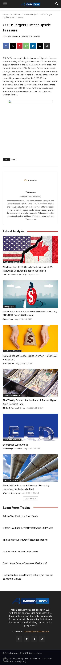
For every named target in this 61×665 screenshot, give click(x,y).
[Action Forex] (30, 4)
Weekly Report (9, 306)
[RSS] (34, 639)
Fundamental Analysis (12, 262)
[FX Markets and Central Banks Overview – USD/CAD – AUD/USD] (30, 338)
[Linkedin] (33, 46)
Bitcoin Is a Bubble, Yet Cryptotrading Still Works (28, 528)
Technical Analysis (30, 14)
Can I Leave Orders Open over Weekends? (25, 563)
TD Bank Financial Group (14, 408)
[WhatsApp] (26, 46)
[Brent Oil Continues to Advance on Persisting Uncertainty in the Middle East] (30, 468)
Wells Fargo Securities (12, 449)
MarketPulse (8, 363)
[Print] (47, 46)
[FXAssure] (5, 36)
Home (5, 14)
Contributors (15, 14)
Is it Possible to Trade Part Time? (20, 551)
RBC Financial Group (12, 275)
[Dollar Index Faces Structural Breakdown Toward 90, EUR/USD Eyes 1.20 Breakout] (30, 294)
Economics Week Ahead (15, 444)
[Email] (40, 46)
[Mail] (26, 639)
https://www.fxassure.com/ (30, 197)
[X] (13, 46)
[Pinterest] (20, 46)
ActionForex (8, 319)
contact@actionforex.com (36, 631)
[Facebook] (6, 46)
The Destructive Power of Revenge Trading (25, 539)
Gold (13, 159)
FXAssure (15, 36)
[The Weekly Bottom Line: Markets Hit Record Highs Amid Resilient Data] (30, 383)
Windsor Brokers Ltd (11, 493)
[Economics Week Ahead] (30, 427)
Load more (29, 498)
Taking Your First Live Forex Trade (20, 516)
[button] (5, 659)
